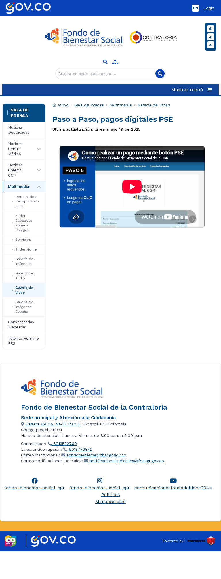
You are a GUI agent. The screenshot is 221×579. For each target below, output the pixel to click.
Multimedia (18, 186)
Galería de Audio (24, 275)
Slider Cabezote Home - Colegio (23, 223)
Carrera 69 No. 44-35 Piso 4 (52, 424)
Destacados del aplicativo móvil (27, 201)
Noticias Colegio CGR (15, 170)
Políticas (110, 494)
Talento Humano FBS (23, 341)
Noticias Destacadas (18, 130)
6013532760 (64, 443)
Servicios (23, 240)
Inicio (63, 105)
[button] (192, 89)
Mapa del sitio (110, 501)
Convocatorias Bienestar (21, 324)
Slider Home (26, 249)
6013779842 (79, 449)
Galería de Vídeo (24, 290)
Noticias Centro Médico (15, 149)
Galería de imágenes (24, 261)
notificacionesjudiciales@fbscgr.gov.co (126, 460)
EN (195, 8)
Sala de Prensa (19, 113)
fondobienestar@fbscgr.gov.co (95, 455)
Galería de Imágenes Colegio (24, 307)
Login (208, 8)
